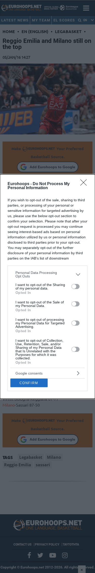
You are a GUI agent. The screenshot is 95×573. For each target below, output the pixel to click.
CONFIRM (29, 383)
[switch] (75, 286)
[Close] (85, 184)
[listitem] (47, 274)
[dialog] (47, 286)
